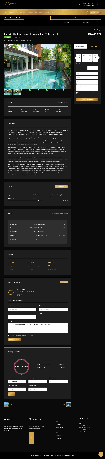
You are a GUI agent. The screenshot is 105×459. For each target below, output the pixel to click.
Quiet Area (53, 269)
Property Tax (32, 385)
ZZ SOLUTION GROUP (69, 455)
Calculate (11, 394)
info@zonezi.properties (88, 5)
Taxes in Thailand (83, 431)
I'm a (40, 313)
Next (63, 404)
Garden (32, 262)
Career (53, 12)
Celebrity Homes (33, 12)
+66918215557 (30, 292)
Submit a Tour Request (87, 99)
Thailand (57, 421)
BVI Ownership (82, 429)
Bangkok (59, 438)
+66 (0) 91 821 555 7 (88, 3)
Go (75, 18)
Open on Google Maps (62, 186)
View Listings (64, 282)
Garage (11, 269)
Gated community (34, 266)
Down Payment (32, 378)
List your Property (95, 12)
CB (12, 37)
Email (9, 313)
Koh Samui (60, 427)
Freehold (12, 262)
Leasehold (32, 269)
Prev (12, 404)
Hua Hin (59, 430)
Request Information (14, 339)
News (40, 12)
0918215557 (20, 292)
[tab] (60, 50)
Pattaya (59, 435)
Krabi (58, 432)
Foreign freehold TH (83, 425)
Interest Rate (52, 378)
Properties (22, 12)
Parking (52, 262)
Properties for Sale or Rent (11, 12)
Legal (80, 423)
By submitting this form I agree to (21, 335)
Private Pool (53, 266)
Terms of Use (29, 335)
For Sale (17, 37)
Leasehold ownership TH (84, 427)
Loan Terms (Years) (13, 385)
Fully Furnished (14, 266)
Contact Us (46, 12)
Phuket (59, 424)
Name (9, 305)
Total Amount (11, 378)
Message (10, 321)
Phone (40, 305)
